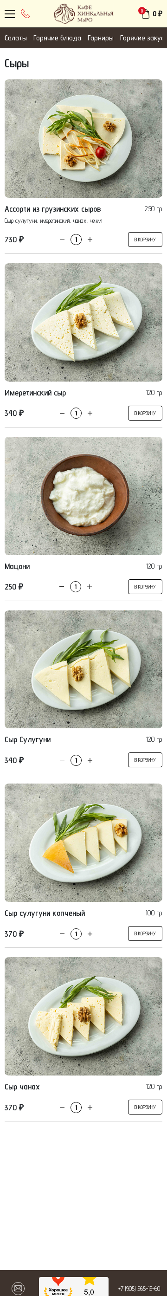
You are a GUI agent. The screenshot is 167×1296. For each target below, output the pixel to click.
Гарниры (101, 37)
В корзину (145, 239)
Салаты (16, 37)
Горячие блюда (57, 37)
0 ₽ (157, 13)
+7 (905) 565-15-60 (139, 1288)
